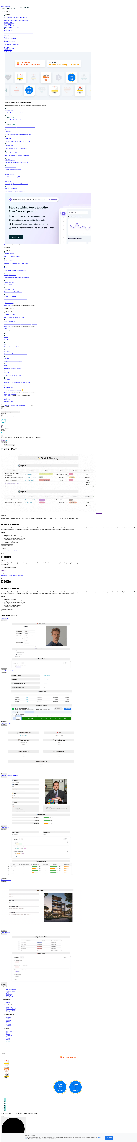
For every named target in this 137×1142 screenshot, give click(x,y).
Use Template (4, 442)
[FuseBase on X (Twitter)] (5, 1101)
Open (2, 439)
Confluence (9, 1035)
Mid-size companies (11, 989)
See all (8, 1041)
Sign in (5, 398)
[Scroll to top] (13, 1129)
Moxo (7, 1032)
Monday (8, 1039)
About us (8, 1023)
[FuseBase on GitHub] (5, 1108)
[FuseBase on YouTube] (5, 1106)
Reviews (8, 1024)
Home (2, 405)
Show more (3, 545)
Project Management (21, 405)
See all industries (9, 303)
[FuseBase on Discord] (5, 1110)
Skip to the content (5, 6)
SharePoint (9, 1031)
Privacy (8, 1021)
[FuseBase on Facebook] (5, 1099)
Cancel (2, 412)
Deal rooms (9, 994)
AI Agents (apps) (10, 991)
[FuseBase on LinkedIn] (5, 1104)
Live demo (3, 440)
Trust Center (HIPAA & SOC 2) (11, 1008)
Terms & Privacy (10, 1010)
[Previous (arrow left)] (1, 1116)
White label (9, 995)
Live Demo (99, 513)
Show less (10, 545)
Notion (8, 1034)
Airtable (8, 1038)
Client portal (9, 992)
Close (2, 430)
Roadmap (8, 1020)
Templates (7, 405)
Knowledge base (10, 996)
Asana (7, 1036)
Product (13, 405)
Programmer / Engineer (6, 550)
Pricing (8, 1002)
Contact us (8, 1025)
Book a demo (7, 244)
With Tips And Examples (9, 445)
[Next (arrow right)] (2, 1116)
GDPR (8, 1011)
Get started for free (8, 401)
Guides (8, 1018)
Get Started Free (15, 394)
